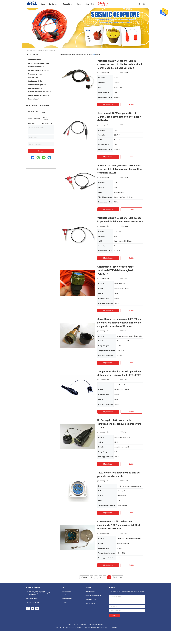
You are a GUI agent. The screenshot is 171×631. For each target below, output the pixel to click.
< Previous (84, 577)
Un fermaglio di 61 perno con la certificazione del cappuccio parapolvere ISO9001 (119, 424)
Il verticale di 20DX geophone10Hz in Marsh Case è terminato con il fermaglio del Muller (119, 117)
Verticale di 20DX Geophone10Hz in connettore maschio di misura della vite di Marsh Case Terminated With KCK (119, 64)
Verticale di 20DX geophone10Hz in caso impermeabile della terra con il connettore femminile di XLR (119, 169)
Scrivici (131, 104)
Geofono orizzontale (36, 67)
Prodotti (34, 50)
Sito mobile (83, 624)
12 (109, 577)
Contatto (41, 151)
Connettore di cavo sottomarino (40, 92)
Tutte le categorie (90, 603)
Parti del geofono (34, 99)
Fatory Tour (65, 595)
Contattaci (64, 602)
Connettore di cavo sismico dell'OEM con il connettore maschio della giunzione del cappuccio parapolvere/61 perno (119, 323)
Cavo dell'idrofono (35, 88)
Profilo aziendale (66, 591)
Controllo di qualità (67, 598)
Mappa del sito (72, 624)
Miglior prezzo (108, 104)
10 (100, 577)
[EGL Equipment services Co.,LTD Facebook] (28, 608)
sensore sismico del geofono (39, 70)
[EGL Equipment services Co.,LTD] (32, 3)
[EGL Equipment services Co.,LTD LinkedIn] (37, 608)
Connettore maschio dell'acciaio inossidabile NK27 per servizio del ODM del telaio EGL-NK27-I (118, 525)
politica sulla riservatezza (96, 624)
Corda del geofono (35, 74)
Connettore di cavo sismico (38, 95)
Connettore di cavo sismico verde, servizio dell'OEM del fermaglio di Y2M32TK (115, 270)
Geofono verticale (35, 81)
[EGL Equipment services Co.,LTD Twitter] (32, 608)
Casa (27, 50)
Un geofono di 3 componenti (38, 63)
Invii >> (114, 615)
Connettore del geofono (37, 85)
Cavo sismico (33, 77)
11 (104, 577)
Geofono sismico (34, 60)
